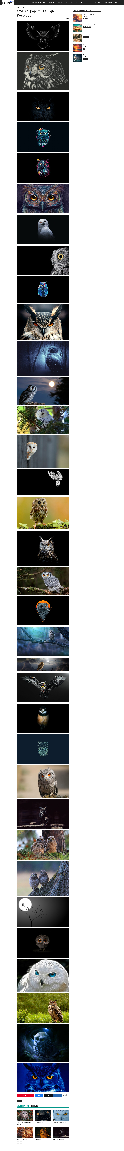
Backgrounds (87, 26)
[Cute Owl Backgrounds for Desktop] (25, 1115)
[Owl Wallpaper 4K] (43, 1115)
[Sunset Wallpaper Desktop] (77, 28)
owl (30, 1101)
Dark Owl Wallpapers (58, 1139)
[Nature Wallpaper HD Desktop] (77, 18)
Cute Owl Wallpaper (22, 1139)
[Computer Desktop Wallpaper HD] (77, 58)
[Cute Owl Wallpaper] (25, 1132)
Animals (19, 1120)
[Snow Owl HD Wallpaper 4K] (61, 1115)
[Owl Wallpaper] (43, 1132)
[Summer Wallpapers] (77, 38)
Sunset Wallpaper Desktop (91, 25)
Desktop (86, 18)
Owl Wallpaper (39, 1139)
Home (18, 7)
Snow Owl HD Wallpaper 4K (60, 1122)
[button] (105, 2)
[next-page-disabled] (21, 1142)
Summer (86, 36)
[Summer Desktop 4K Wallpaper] (77, 48)
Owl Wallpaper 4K (39, 1122)
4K (36, 1120)
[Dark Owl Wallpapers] (61, 1132)
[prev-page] (18, 1142)
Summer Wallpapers (89, 35)
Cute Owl (25, 1101)
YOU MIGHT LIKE (23, 1106)
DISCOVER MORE (36, 1106)
